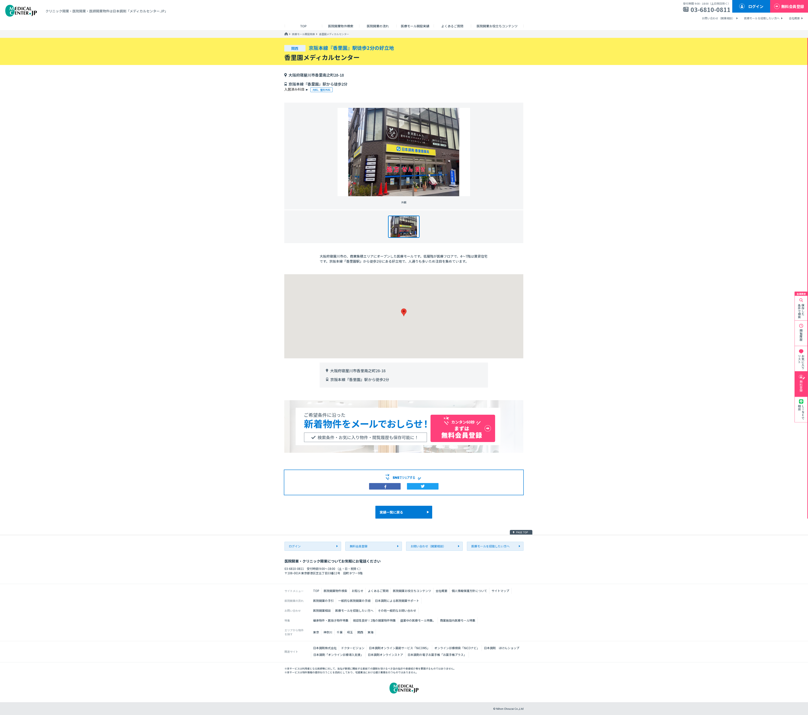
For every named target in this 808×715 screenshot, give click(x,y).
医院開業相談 (322, 610)
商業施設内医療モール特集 (457, 620)
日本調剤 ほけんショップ (501, 648)
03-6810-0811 (711, 9)
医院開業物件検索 (335, 591)
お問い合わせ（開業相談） (718, 18)
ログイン (755, 6)
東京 (316, 632)
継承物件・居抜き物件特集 (330, 620)
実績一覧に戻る (391, 512)
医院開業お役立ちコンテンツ (412, 591)
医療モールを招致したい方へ (762, 18)
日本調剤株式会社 (325, 648)
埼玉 (350, 632)
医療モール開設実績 (303, 34)
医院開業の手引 (323, 600)
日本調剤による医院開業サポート (397, 600)
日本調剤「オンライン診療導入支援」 (338, 655)
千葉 (340, 632)
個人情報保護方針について (469, 591)
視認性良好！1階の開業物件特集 (374, 620)
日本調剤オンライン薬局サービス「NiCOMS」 (399, 648)
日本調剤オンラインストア (385, 655)
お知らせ (357, 591)
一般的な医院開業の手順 (354, 600)
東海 (370, 632)
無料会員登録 (792, 6)
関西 (360, 632)
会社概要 (794, 18)
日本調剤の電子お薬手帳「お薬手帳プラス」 (437, 655)
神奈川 (327, 632)
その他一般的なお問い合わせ (397, 610)
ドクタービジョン (352, 648)
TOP (316, 591)
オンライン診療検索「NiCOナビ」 (457, 648)
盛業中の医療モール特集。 (418, 620)
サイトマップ (500, 591)
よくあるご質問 (378, 591)
